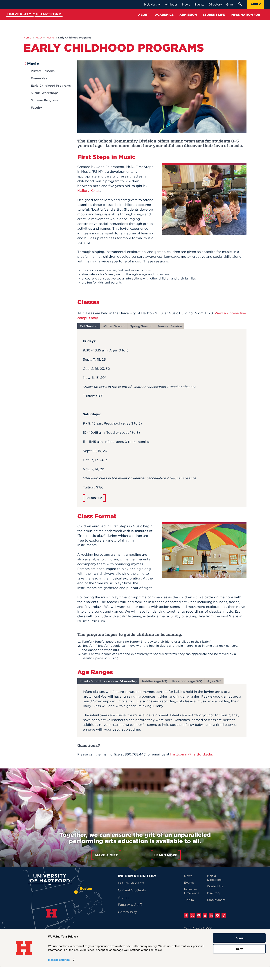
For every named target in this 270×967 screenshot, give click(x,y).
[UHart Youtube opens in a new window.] (199, 915)
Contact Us (215, 886)
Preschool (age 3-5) (187, 681)
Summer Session (169, 326)
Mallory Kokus (88, 190)
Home (27, 37)
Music (50, 37)
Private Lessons (43, 71)
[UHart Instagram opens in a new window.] (205, 915)
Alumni (123, 897)
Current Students (132, 890)
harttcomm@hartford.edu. (191, 754)
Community (127, 912)
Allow (239, 938)
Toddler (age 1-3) (154, 681)
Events (189, 882)
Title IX (189, 900)
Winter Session (113, 326)
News (188, 876)
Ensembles (39, 78)
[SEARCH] (240, 4)
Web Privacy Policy (198, 928)
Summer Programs (45, 100)
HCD (39, 37)
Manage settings (59, 959)
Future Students (131, 883)
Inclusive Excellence (191, 891)
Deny (239, 948)
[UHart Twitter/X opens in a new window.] (192, 915)
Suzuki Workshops (44, 93)
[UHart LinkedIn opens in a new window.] (211, 915)
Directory (213, 893)
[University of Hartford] (33, 15)
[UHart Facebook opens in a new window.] (186, 915)
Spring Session (141, 326)
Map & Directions (214, 877)
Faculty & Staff (130, 905)
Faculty (36, 107)
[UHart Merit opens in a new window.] (217, 915)
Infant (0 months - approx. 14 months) (108, 681)
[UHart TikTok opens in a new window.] (224, 915)
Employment (216, 900)
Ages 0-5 (214, 681)
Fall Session (89, 326)
